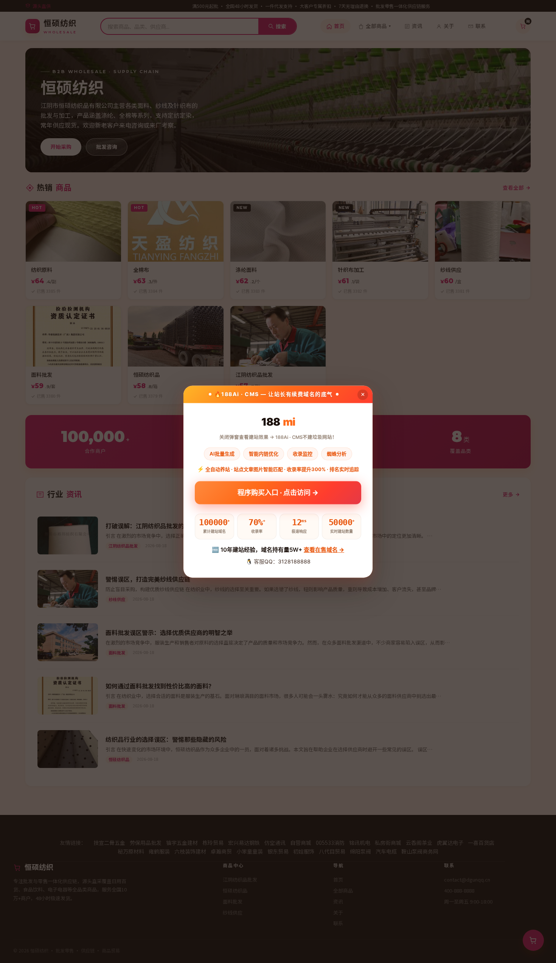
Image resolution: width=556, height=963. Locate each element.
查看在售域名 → (324, 550)
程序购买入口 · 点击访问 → (278, 495)
